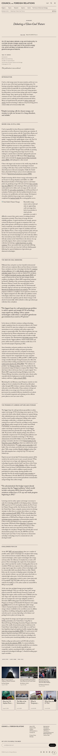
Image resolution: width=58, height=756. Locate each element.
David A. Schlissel (24, 449)
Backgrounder (29, 20)
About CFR (32, 726)
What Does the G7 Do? (49, 702)
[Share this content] (54, 752)
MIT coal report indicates (16, 551)
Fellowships (46, 728)
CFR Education (33, 731)
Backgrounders (5, 11)
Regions (3, 8)
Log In (47, 3)
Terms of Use (46, 735)
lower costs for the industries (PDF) (12, 643)
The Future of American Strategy (40, 8)
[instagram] (49, 752)
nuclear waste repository (27, 473)
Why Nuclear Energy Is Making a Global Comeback (8, 680)
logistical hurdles (15, 198)
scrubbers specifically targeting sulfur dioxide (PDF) (19, 275)
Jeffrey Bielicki (19, 465)
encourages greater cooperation (10, 519)
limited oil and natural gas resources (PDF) (20, 174)
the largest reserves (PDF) (19, 135)
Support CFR (33, 728)
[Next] (55, 700)
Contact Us (32, 732)
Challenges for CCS (6, 64)
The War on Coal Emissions (8, 60)
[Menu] (54, 3)
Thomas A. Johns (15, 366)
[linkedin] (44, 752)
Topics (9, 8)
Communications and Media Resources (48, 733)
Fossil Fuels (20, 659)
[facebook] (41, 752)
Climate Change (13, 659)
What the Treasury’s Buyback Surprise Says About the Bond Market (44, 681)
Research (16, 8)
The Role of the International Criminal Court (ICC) (21, 702)
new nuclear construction (17, 190)
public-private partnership (25, 445)
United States (5, 659)
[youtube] (47, 752)
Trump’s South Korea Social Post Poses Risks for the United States (27, 680)
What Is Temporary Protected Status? (36, 702)
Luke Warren (5, 424)
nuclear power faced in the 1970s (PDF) (13, 364)
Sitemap (31, 736)
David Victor (31, 156)
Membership (46, 726)
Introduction (4, 57)
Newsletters (46, 729)
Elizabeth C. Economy (26, 523)
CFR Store (45, 731)
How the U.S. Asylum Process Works (7, 702)
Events (29, 8)
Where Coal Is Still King (7, 58)
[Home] (18, 3)
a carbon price (13, 578)
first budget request (27, 337)
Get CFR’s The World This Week (11, 741)
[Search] (51, 3)
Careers (31, 729)
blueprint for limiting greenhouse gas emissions (15, 289)
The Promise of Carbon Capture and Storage (12, 62)
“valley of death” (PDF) (19, 378)
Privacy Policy (33, 735)
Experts (23, 8)
